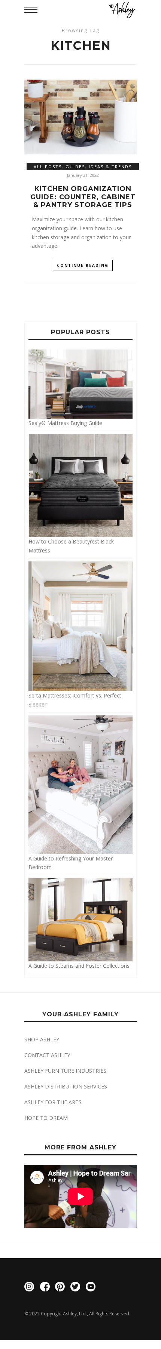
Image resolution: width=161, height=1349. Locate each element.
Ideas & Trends (110, 166)
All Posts (48, 166)
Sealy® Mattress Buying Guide (65, 422)
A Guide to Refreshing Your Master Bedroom (70, 863)
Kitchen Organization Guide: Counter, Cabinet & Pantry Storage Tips (83, 197)
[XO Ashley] (122, 10)
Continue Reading (83, 265)
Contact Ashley (47, 1055)
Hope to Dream (46, 1117)
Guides (75, 166)
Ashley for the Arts (53, 1102)
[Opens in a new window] (29, 1287)
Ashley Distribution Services (65, 1086)
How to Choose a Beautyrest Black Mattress (71, 546)
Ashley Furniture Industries (65, 1070)
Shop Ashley (41, 1039)
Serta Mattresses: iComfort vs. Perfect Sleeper (74, 700)
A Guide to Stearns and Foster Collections (79, 965)
